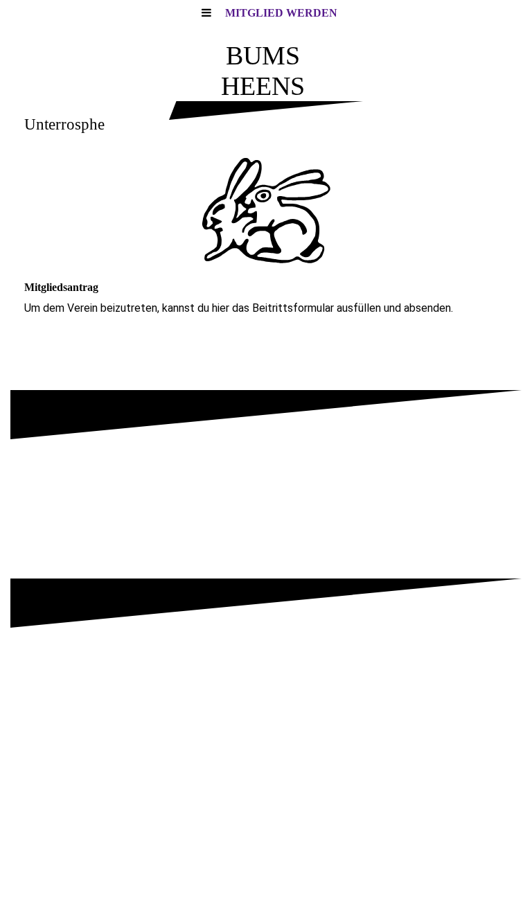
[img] (266, 209)
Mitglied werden (281, 13)
